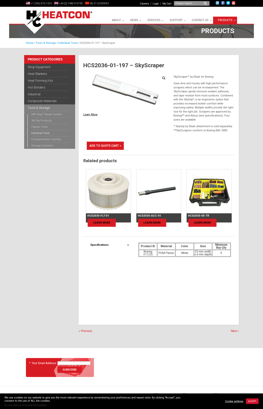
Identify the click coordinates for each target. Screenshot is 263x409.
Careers (144, 3)
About (116, 20)
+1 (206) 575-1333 (41, 3)
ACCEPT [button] (252, 401)
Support (176, 20)
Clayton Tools (39, 126)
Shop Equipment (39, 67)
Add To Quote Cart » (105, 145)
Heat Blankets (37, 74)
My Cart (167, 3)
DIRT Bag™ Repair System (46, 114)
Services (153, 20)
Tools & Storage (46, 43)
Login (156, 3)
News (134, 20)
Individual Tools (68, 43)
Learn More (90, 114)
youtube (233, 3)
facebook (223, 3)
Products (225, 20)
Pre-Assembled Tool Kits (46, 139)
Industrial (34, 94)
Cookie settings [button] (234, 401)
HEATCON (58, 22)
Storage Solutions (42, 145)
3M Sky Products (41, 120)
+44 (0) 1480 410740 (71, 3)
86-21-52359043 (99, 3)
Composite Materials (42, 101)
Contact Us (200, 20)
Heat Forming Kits (40, 80)
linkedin (217, 3)
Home (29, 43)
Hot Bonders (36, 87)
